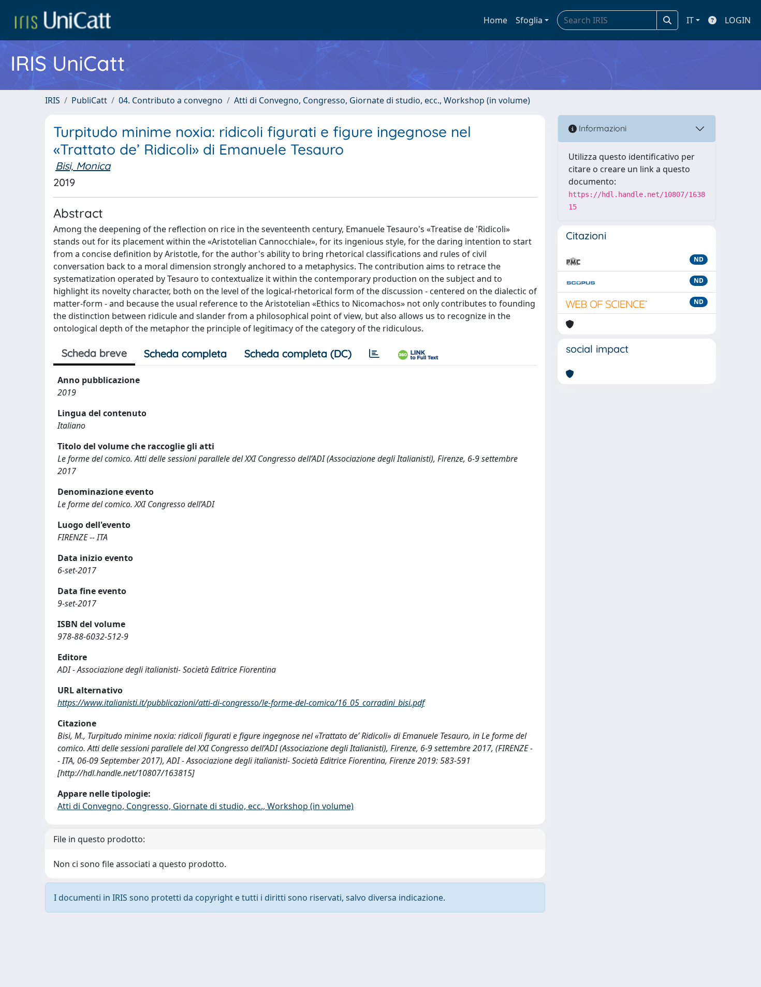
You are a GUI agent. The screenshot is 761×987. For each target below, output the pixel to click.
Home (495, 20)
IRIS (52, 100)
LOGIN (738, 20)
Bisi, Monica (82, 165)
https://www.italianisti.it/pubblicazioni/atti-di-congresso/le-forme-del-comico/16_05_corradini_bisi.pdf (241, 702)
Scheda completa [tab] (185, 353)
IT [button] (690, 20)
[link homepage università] (62, 20)
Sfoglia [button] (529, 20)
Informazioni (601, 128)
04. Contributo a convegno (171, 100)
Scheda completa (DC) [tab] (298, 353)
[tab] (374, 354)
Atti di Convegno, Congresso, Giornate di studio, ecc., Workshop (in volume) (382, 100)
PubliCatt (89, 100)
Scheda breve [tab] (94, 352)
